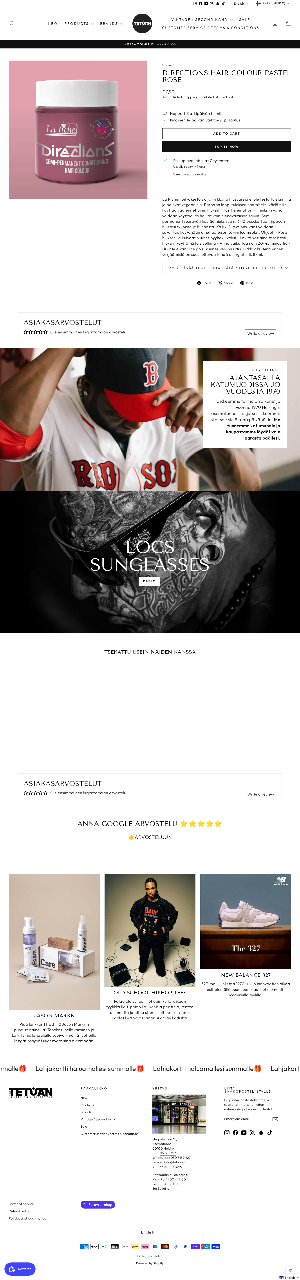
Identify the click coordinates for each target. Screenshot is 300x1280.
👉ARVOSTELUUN (150, 837)
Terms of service (21, 1204)
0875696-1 (176, 1167)
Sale (245, 19)
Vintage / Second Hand (200, 19)
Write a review (260, 333)
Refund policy (19, 1211)
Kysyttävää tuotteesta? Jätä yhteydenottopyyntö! (227, 268)
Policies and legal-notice (27, 1218)
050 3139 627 (181, 1157)
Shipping (190, 97)
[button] (289, 1278)
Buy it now (227, 147)
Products (77, 23)
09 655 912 (168, 1153)
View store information (190, 174)
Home (167, 65)
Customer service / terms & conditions (211, 27)
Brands (109, 23)
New (53, 23)
